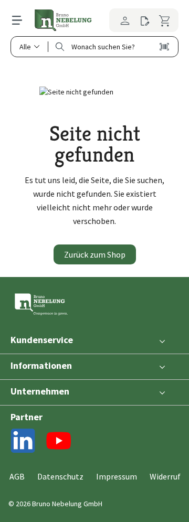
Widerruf (165, 476)
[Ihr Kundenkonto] (121, 20)
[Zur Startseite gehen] (63, 20)
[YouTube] (58, 442)
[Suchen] (60, 46)
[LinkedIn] (23, 442)
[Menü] (22, 19)
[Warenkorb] (166, 19)
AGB (17, 476)
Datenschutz (60, 476)
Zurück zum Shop (94, 254)
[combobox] (103, 47)
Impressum (116, 476)
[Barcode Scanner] (164, 46)
